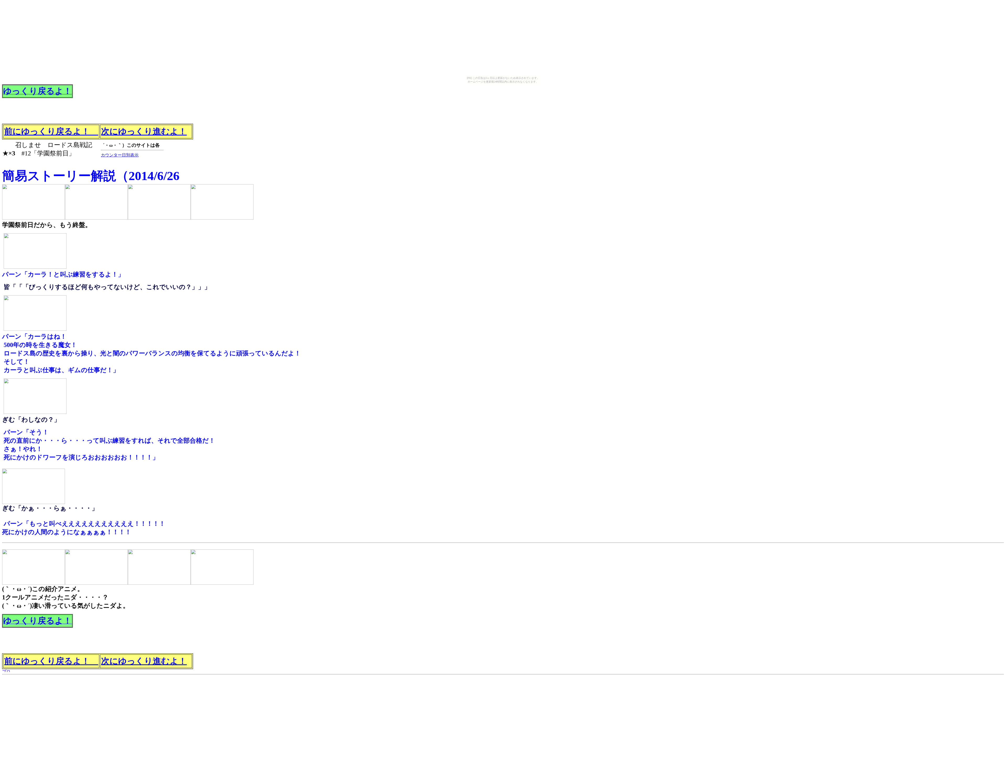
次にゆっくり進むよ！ (144, 131)
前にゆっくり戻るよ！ (51, 131)
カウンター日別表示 (120, 155)
